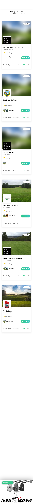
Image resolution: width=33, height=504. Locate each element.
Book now (25, 58)
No (28, 65)
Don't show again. (16, 502)
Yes (24, 65)
